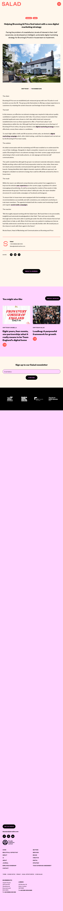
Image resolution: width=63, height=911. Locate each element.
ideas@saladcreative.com (17, 246)
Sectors (35, 850)
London (21, 882)
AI (3, 857)
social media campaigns (19, 205)
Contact (6, 868)
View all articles (53, 298)
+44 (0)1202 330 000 (16, 244)
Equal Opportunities (28, 874)
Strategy (36, 863)
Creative (36, 857)
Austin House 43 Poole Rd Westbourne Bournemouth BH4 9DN (7, 886)
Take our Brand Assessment (42, 865)
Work (35, 18)
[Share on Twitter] (19, 254)
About (5, 860)
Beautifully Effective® (10, 852)
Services (28, 18)
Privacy (18, 874)
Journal (5, 863)
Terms (4, 874)
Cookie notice (11, 874)
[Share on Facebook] (11, 254)
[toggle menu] (59, 4)
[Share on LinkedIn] (15, 254)
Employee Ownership (9, 865)
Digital (35, 860)
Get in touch (9, 826)
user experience (22, 185)
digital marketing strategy (45, 127)
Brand (35, 855)
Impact (5, 855)
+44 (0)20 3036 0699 (26, 890)
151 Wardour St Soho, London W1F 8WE (23, 886)
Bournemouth (7, 880)
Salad (11, 241)
